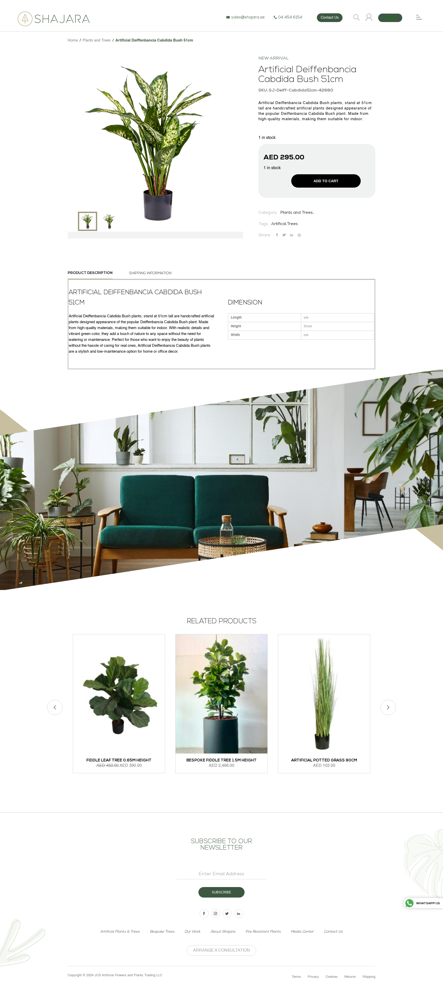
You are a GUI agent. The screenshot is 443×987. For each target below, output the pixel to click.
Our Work (192, 932)
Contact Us (330, 17)
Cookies (332, 977)
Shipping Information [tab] (150, 273)
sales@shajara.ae (248, 17)
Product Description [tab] (90, 273)
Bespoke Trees (162, 932)
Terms (296, 977)
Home (73, 40)
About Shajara (222, 932)
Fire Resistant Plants (263, 932)
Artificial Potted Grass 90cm (233, 760)
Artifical (278, 224)
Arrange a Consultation (221, 951)
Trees (292, 224)
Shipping (369, 977)
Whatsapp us (428, 903)
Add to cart (326, 181)
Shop (390, 17)
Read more (196, 783)
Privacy (313, 977)
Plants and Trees (97, 40)
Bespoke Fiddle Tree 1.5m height (131, 760)
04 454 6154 (290, 17)
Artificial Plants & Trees (120, 932)
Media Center (302, 932)
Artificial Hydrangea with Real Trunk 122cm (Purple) (336, 735)
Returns (350, 977)
